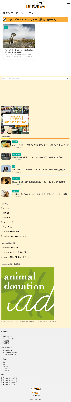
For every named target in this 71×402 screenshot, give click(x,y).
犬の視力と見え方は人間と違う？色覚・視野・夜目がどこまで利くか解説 (39, 194)
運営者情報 (6, 350)
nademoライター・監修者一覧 (14, 252)
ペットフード (8, 222)
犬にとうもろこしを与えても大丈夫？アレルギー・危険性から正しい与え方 (40, 145)
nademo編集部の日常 (11, 231)
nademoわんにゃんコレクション (15, 236)
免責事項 (5, 343)
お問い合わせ (7, 337)
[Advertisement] (15, 92)
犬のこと (6, 208)
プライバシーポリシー (10, 339)
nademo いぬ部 (10, 378)
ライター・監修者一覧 (10, 352)
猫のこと (6, 213)
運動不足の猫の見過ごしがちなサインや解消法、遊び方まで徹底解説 (38, 157)
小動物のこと (8, 217)
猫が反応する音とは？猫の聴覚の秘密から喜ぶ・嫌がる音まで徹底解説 (38, 182)
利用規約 (5, 341)
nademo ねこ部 (10, 380)
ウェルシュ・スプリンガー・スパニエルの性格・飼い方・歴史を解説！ (38, 170)
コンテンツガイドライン (10, 355)
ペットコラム (8, 227)
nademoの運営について (12, 248)
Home (4, 335)
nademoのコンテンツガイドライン (16, 257)
